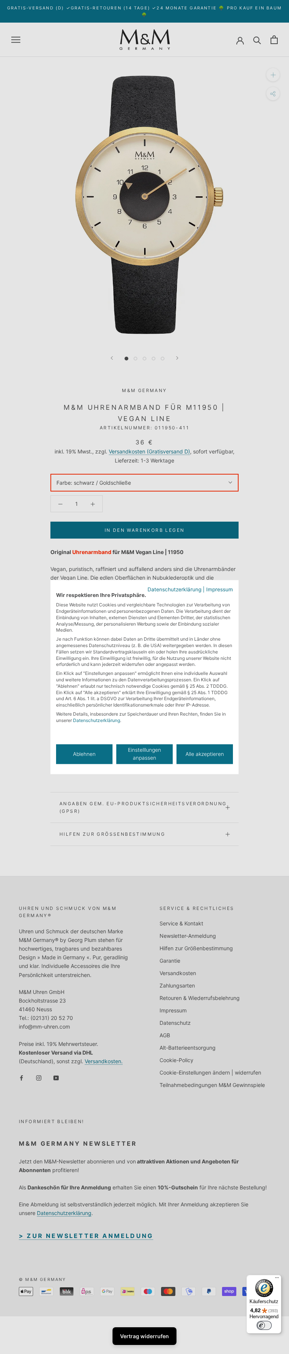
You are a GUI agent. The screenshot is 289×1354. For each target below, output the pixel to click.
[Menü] (276, 1279)
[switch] (264, 1325)
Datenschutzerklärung (174, 589)
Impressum (219, 589)
